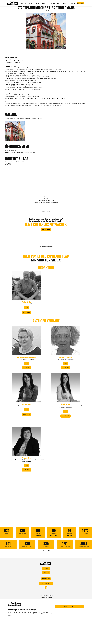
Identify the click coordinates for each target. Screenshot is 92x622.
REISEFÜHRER (45, 3)
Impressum (17, 619)
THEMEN (64, 3)
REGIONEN (23, 3)
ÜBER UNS (46, 568)
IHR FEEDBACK (46, 579)
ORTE (30, 3)
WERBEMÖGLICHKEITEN (46, 583)
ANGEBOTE (72, 3)
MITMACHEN (80, 3)
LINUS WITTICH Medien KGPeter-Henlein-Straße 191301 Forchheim (46, 597)
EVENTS (37, 3)
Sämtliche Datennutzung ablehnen (69, 611)
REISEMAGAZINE (55, 3)
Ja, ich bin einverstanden (69, 607)
